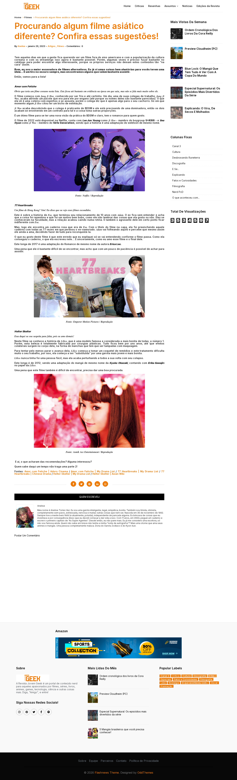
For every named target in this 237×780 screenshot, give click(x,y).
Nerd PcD (177, 191)
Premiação (166, 686)
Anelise (21, 46)
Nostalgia (174, 682)
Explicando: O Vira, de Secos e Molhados (200, 110)
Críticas (139, 6)
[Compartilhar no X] (81, 484)
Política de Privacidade (144, 761)
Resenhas (154, 6)
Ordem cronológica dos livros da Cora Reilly (201, 31)
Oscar (214, 682)
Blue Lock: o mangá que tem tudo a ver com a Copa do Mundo (201, 72)
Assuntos (170, 6)
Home (127, 6)
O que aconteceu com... (186, 197)
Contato (121, 761)
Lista (163, 682)
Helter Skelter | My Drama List (71, 473)
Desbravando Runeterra (186, 157)
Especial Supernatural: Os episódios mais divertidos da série (202, 92)
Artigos (52, 46)
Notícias (187, 6)
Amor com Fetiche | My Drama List (93, 471)
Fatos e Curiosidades (184, 180)
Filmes (28, 17)
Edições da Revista (208, 6)
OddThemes (145, 772)
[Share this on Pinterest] (89, 484)
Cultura (176, 151)
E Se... (175, 169)
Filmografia (178, 186)
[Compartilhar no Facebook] (73, 484)
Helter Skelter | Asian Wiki (108, 473)
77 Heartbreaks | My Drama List (138, 471)
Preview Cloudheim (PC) (201, 48)
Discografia (178, 163)
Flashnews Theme (107, 772)
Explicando (178, 174)
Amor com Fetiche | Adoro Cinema (46, 471)
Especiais (166, 679)
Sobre (82, 761)
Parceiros (107, 761)
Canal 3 (176, 146)
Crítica (175, 675)
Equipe (93, 761)
